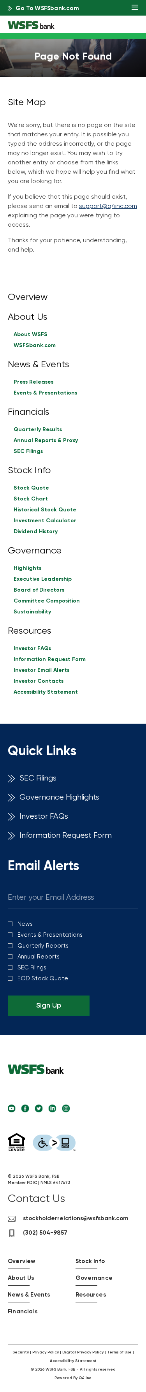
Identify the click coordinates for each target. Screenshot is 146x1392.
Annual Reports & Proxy (46, 440)
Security (20, 1352)
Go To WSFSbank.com (47, 8)
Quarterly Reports (43, 946)
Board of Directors (39, 590)
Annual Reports (39, 957)
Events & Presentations (45, 393)
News (25, 924)
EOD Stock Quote (43, 978)
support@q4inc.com (108, 206)
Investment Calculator (45, 520)
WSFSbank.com (35, 345)
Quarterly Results (38, 429)
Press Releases (33, 382)
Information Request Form (50, 659)
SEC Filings (28, 451)
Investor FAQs (32, 648)
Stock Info (29, 470)
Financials (28, 412)
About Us (27, 317)
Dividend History (36, 531)
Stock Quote (31, 488)
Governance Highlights (59, 797)
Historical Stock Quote (45, 510)
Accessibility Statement (46, 692)
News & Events (38, 364)
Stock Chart (31, 499)
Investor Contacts (38, 681)
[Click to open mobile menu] (135, 8)
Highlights (27, 568)
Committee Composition (47, 601)
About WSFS (30, 334)
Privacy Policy (45, 1352)
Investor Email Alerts (41, 670)
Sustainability (32, 612)
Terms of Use (119, 1352)
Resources (29, 631)
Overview (27, 297)
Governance (35, 550)
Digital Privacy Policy (83, 1352)
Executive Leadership (43, 579)
